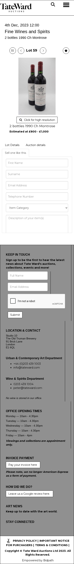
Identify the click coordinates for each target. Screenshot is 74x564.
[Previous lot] (21, 50)
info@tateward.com (26, 367)
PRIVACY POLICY (25, 540)
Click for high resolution (39, 120)
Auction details (35, 145)
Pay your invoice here (23, 465)
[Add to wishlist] (66, 50)
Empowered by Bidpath (38, 560)
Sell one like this (15, 153)
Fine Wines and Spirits (27, 31)
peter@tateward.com (27, 388)
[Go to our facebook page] (9, 534)
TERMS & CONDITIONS (51, 545)
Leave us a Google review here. (29, 493)
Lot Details (12, 145)
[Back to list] (12, 50)
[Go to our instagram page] (33, 534)
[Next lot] (43, 50)
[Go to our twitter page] (17, 534)
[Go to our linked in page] (25, 534)
